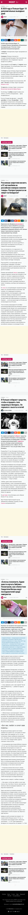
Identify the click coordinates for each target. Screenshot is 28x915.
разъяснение (19, 224)
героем (3, 503)
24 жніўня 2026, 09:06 (16, 158)
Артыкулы (6, 137)
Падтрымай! (22, 894)
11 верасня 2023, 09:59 (13, 196)
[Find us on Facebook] (11, 911)
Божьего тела (5, 84)
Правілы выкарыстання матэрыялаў (14, 901)
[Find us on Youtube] (15, 911)
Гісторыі (13, 894)
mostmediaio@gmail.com (18, 904)
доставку (5, 495)
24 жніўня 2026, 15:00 (16, 150)
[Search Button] (26, 2)
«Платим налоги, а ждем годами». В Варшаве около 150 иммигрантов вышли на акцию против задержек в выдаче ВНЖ (17, 147)
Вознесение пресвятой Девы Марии (11, 89)
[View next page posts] (15, 169)
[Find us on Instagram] (10, 911)
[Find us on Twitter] (13, 911)
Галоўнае (12, 854)
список (15, 272)
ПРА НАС (9, 895)
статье (4, 287)
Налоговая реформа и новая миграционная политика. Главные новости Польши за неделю (17, 163)
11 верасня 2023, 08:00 (13, 597)
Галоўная (3, 6)
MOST (5, 16)
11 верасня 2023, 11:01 (13, 16)
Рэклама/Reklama (16, 895)
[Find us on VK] (17, 911)
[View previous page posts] (13, 169)
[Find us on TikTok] (18, 911)
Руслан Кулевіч (8, 410)
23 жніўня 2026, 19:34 (16, 165)
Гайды (17, 894)
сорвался (20, 441)
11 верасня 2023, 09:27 (18, 410)
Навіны (7, 6)
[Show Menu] (1, 2)
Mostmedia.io (11, 908)
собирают (17, 436)
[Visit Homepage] (14, 2)
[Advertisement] (14, 123)
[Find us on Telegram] (8, 911)
